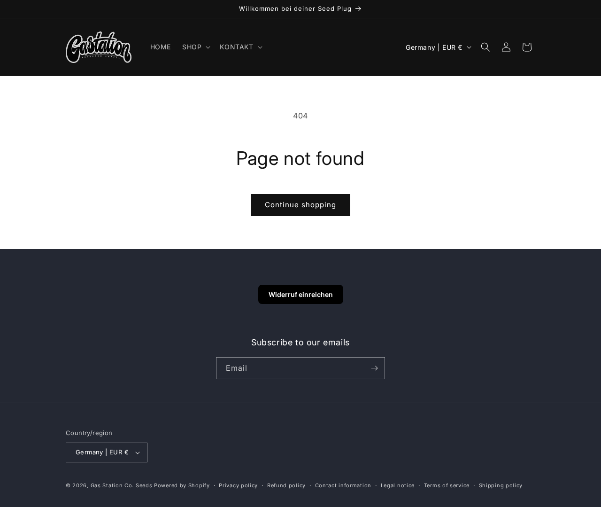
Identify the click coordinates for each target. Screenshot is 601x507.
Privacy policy (238, 485)
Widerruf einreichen (301, 294)
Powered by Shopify (182, 485)
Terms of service (447, 485)
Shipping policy (501, 485)
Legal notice (398, 485)
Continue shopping (300, 204)
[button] (195, 47)
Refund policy (286, 485)
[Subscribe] (374, 368)
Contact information (343, 485)
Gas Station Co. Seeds (122, 485)
